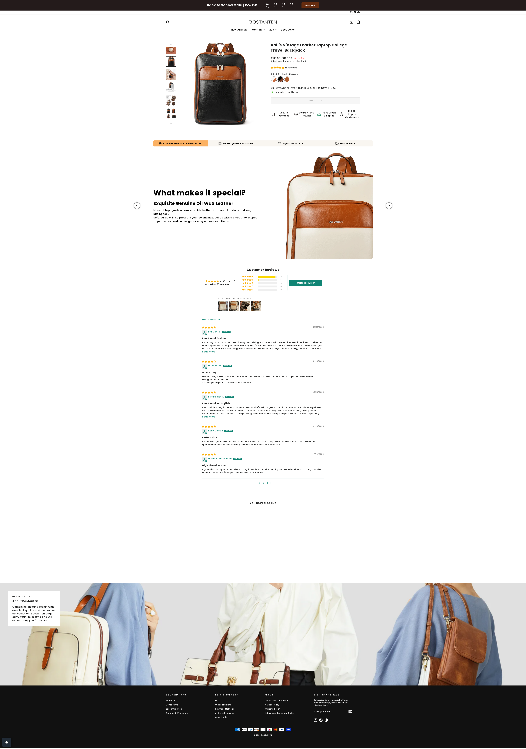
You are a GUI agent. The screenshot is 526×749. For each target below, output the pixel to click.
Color (284, 74)
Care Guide (221, 717)
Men (272, 29)
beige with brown (274, 79)
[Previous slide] (137, 205)
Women (256, 29)
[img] (209, 327)
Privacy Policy (272, 705)
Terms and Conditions (276, 700)
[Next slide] (389, 205)
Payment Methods (225, 709)
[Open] (6, 742)
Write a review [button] (306, 282)
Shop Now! (310, 5)
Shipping (275, 61)
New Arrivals (239, 29)
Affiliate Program (224, 713)
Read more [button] (208, 351)
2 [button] (259, 483)
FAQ (217, 700)
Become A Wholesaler (177, 713)
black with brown (280, 79)
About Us (170, 700)
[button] (278, 67)
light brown (287, 79)
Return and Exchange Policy (280, 713)
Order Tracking (223, 705)
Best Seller (288, 29)
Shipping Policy (273, 709)
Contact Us (172, 705)
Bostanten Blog (174, 709)
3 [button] (264, 483)
